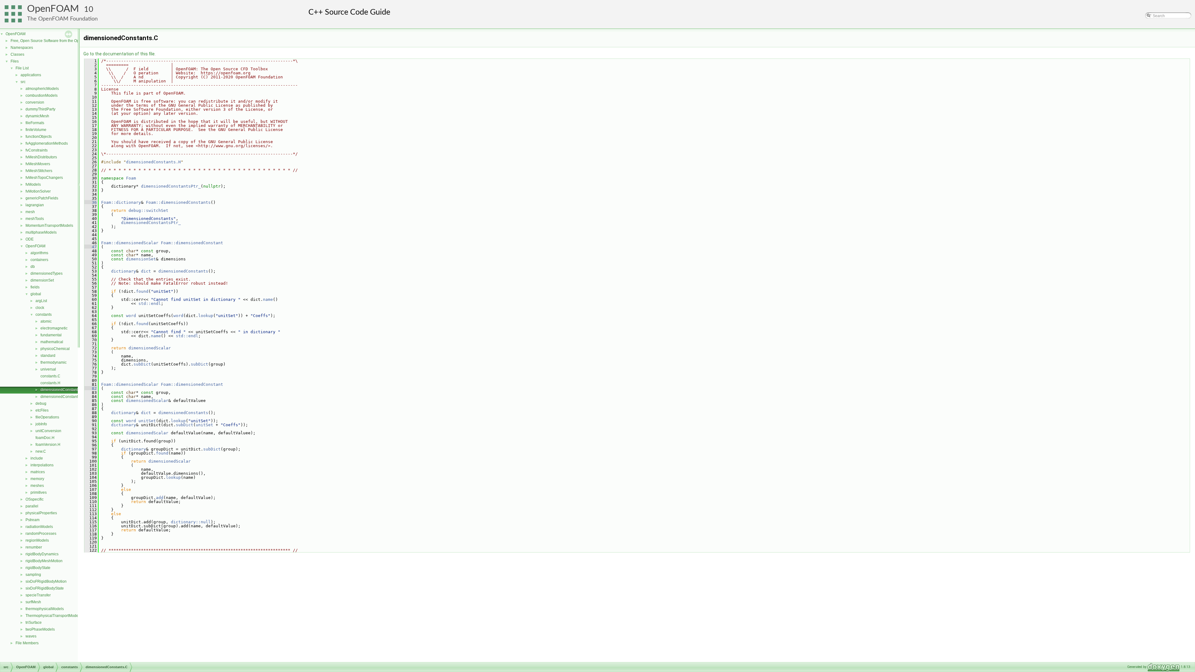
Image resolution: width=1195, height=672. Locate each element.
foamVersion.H (47, 444)
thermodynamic (53, 362)
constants (43, 314)
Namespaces (22, 47)
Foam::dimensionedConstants (178, 202)
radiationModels (39, 527)
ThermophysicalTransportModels (53, 616)
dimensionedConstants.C (61, 390)
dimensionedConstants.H (61, 396)
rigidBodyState (38, 568)
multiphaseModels (41, 232)
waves (31, 636)
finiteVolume (36, 130)
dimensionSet (42, 280)
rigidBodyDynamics (42, 554)
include (36, 458)
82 (90, 388)
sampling (33, 574)
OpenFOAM (53, 9)
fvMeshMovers (38, 164)
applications (31, 75)
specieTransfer (38, 595)
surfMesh (33, 602)
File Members (27, 643)
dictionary (123, 271)
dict (146, 271)
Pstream (33, 520)
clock (39, 308)
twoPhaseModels (40, 629)
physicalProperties (41, 513)
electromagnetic (54, 328)
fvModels (33, 184)
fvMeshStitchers (39, 171)
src (23, 82)
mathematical (51, 342)
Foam (131, 178)
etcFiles (42, 410)
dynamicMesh (37, 116)
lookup (205, 315)
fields (35, 287)
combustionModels (42, 95)
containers (39, 260)
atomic (46, 321)
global (35, 294)
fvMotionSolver (38, 191)
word (131, 315)
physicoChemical (55, 349)
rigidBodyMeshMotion (44, 561)
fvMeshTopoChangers (44, 177)
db (32, 266)
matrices (37, 472)
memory (37, 479)
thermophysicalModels (45, 609)
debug (40, 403)
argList (41, 301)
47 (90, 247)
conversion (35, 102)
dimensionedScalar (150, 348)
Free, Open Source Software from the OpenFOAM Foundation (62, 41)
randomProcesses (41, 533)
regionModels (37, 540)
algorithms (39, 253)
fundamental (51, 335)
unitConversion (48, 431)
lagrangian (35, 205)
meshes (37, 485)
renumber (34, 547)
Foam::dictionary (121, 202)
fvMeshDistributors (41, 157)
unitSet (147, 420)
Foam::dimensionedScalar (129, 242)
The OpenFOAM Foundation (62, 19)
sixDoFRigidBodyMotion (46, 581)
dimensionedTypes (46, 273)
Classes (17, 54)
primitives (38, 492)
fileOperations (47, 417)
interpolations (42, 465)
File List (22, 68)
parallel (32, 506)
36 (90, 202)
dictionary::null (191, 522)
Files (15, 61)
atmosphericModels (42, 88)
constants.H (50, 383)
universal (48, 369)
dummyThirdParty (40, 109)
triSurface (34, 622)
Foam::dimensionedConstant (192, 242)
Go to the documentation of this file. (119, 53)
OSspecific (35, 499)
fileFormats (35, 123)
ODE (30, 239)
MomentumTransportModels (49, 225)
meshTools (35, 219)
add (159, 497)
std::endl (149, 303)
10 (88, 9)
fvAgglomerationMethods (47, 143)
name (268, 299)
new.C (40, 451)
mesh (30, 212)
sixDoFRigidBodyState (45, 588)
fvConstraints (37, 150)
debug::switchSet (148, 210)
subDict (142, 364)
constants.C (50, 376)
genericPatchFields (42, 198)
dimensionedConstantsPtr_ (171, 186)
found (142, 291)
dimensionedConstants (183, 271)
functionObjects (39, 136)
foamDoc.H (44, 438)
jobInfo (41, 424)
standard (47, 355)
